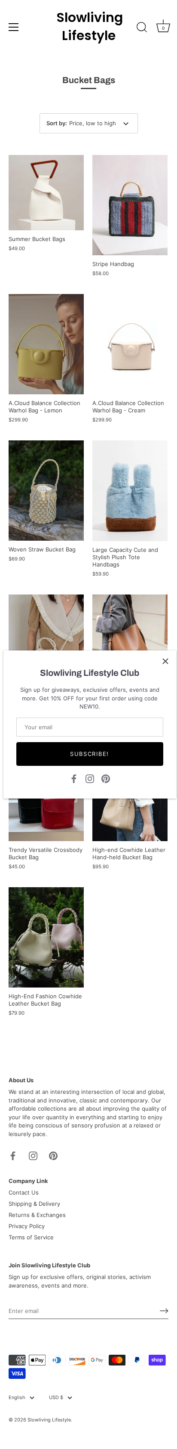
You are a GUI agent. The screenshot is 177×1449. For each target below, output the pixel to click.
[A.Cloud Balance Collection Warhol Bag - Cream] (130, 344)
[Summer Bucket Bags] (46, 192)
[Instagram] (89, 777)
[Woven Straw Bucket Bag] (46, 490)
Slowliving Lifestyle (88, 27)
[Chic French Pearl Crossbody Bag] (46, 644)
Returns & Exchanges (37, 1214)
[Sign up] (164, 1311)
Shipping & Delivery (34, 1203)
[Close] (165, 661)
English (17, 1397)
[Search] (141, 28)
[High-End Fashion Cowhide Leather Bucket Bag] (46, 937)
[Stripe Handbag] (130, 205)
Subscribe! (89, 753)
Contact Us (24, 1192)
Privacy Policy (27, 1226)
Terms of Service (31, 1237)
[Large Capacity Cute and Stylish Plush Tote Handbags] (130, 490)
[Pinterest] (105, 777)
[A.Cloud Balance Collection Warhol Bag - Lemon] (46, 344)
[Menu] (13, 27)
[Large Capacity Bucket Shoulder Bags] (130, 632)
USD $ (56, 1397)
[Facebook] (74, 777)
